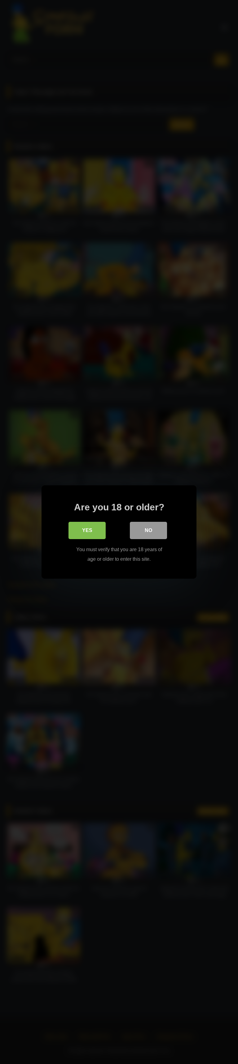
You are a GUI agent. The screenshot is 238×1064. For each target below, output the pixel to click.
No (148, 530)
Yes (87, 530)
